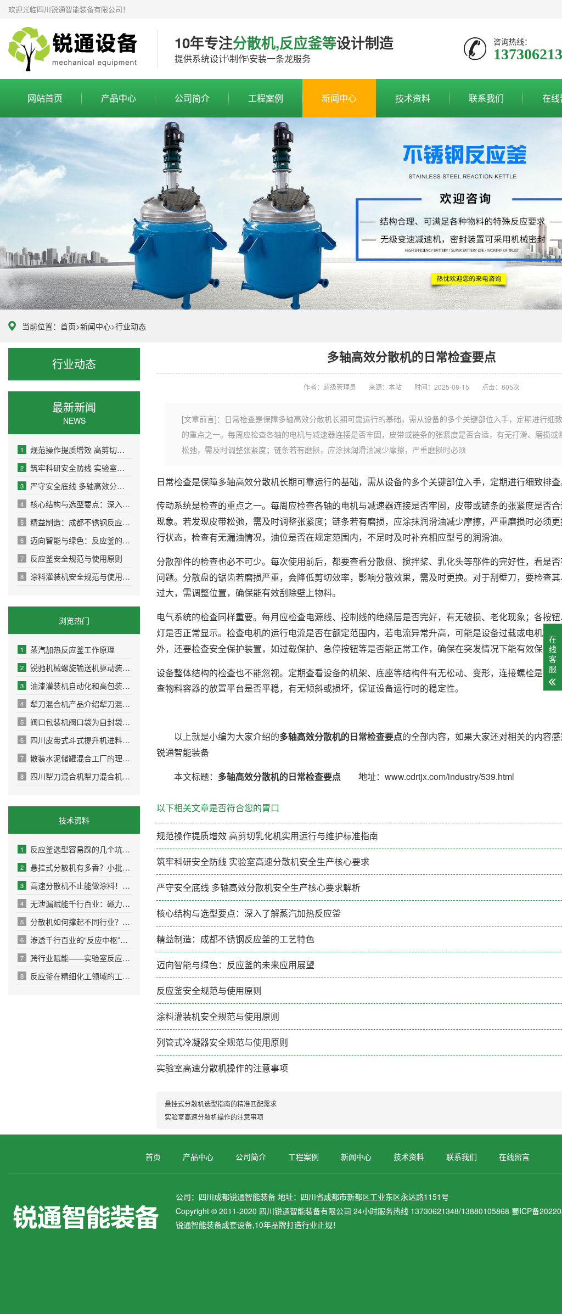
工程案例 (265, 98)
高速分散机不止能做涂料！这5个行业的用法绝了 (76, 885)
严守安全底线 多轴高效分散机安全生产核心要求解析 (76, 485)
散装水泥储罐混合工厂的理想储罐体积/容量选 (76, 758)
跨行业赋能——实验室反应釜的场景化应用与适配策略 (76, 957)
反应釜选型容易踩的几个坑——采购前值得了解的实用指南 (76, 849)
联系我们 (486, 98)
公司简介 (192, 98)
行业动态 (130, 326)
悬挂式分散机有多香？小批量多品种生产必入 (76, 867)
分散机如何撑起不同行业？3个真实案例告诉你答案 (76, 921)
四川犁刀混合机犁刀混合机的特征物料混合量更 (76, 776)
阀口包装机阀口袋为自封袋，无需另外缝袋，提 (76, 721)
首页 (68, 326)
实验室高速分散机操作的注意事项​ (222, 1068)
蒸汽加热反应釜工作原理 (67, 649)
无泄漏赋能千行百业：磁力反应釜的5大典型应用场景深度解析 (76, 903)
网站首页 (45, 98)
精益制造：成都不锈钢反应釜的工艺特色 (76, 521)
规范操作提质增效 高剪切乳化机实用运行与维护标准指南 (76, 449)
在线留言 (514, 1156)
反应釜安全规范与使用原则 (71, 558)
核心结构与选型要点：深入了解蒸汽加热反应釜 (76, 503)
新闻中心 (339, 98)
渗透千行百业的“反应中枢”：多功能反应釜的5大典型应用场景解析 (76, 939)
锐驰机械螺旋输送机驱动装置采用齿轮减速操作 (76, 667)
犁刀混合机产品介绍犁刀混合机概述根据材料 (76, 703)
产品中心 (118, 98)
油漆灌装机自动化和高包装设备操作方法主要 (76, 685)
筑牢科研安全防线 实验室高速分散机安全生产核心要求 (76, 467)
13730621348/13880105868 (74, 49)
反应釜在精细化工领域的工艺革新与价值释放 (76, 975)
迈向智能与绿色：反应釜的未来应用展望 (76, 540)
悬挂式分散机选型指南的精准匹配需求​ (221, 1103)
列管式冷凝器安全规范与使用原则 (222, 1042)
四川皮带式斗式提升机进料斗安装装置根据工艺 (76, 739)
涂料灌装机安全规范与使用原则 (76, 576)
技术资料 (412, 98)
